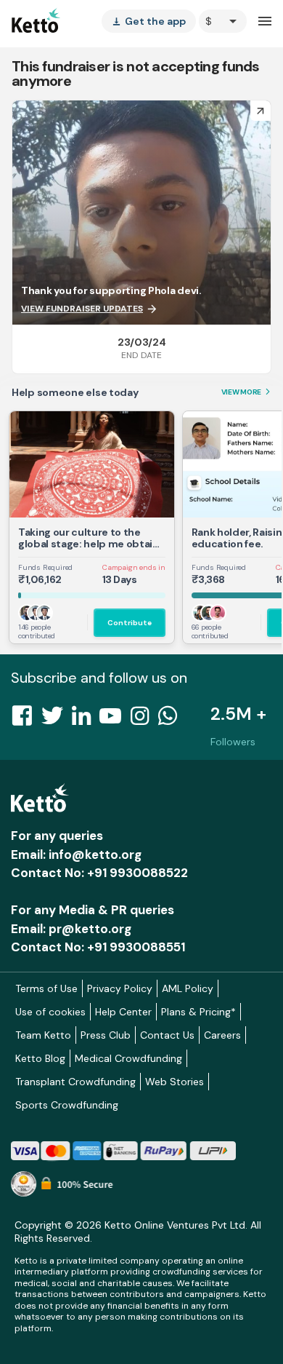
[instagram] (144, 720)
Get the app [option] (149, 21)
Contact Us (167, 1035)
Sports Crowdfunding (66, 1104)
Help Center (123, 1011)
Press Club (106, 1035)
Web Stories (174, 1081)
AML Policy (187, 988)
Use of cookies (50, 1011)
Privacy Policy (119, 988)
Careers (222, 1035)
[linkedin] (85, 720)
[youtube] (114, 720)
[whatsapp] (172, 720)
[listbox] (149, 21)
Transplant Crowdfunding (75, 1081)
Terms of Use (46, 988)
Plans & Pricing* (198, 1011)
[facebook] (26, 720)
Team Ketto (43, 1035)
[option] (223, 21)
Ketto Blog (40, 1058)
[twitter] (56, 720)
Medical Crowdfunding (128, 1058)
